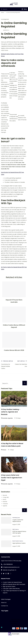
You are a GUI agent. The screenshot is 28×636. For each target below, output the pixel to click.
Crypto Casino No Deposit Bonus (17, 520)
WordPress (14, 623)
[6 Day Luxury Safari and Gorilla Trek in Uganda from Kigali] (14, 458)
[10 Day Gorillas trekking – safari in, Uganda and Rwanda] (14, 392)
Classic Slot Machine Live (21, 365)
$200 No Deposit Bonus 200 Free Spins (19, 532)
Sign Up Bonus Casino (18, 543)
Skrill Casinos (15, 529)
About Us (3, 602)
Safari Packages (6, 599)
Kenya (4, 450)
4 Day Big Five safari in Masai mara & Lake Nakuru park (12, 444)
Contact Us (4, 606)
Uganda (10, 418)
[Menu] (22, 9)
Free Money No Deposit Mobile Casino (5, 366)
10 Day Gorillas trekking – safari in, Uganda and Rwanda (10, 411)
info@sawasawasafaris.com (11, 567)
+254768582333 (8, 564)
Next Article (21, 361)
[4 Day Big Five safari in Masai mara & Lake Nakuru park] (14, 426)
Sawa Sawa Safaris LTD (17, 619)
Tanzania (5, 503)
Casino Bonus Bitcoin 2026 (14, 350)
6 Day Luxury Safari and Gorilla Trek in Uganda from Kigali (11, 477)
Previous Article (8, 361)
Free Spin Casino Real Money (11, 588)
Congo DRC (6, 497)
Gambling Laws (16, 517)
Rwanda (4, 418)
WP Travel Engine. (13, 621)
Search (24, 510)
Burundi (5, 495)
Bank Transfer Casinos (17, 541)
